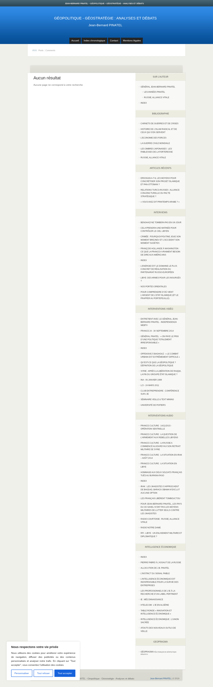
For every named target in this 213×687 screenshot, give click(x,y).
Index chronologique (94, 40)
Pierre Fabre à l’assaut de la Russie (161, 562)
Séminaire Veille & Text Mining (157, 399)
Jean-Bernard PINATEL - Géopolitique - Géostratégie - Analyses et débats (98, 678)
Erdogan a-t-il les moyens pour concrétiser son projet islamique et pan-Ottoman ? (160, 181)
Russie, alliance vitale (153, 157)
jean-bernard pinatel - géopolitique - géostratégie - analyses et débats (104, 3)
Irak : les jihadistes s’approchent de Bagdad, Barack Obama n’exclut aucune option (160, 489)
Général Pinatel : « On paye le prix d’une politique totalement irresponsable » (160, 339)
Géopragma (147, 652)
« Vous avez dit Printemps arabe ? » (160, 202)
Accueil (75, 40)
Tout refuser (43, 673)
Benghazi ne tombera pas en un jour (161, 222)
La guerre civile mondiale (155, 143)
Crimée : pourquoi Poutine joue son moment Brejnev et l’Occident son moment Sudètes (161, 239)
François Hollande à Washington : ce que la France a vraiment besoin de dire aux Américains (160, 251)
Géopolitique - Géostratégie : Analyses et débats (105, 18)
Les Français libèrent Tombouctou (160, 498)
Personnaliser (21, 673)
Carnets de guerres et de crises (159, 123)
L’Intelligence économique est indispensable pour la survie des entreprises (159, 582)
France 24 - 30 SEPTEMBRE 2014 (157, 331)
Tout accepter (65, 673)
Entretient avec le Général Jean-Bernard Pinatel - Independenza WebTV (159, 322)
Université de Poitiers (153, 405)
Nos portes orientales (154, 286)
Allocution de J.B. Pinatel (155, 568)
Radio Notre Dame (151, 527)
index (144, 103)
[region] (43, 661)
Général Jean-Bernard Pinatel (158, 87)
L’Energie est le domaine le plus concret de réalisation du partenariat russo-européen (159, 269)
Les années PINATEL (154, 92)
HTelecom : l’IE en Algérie (155, 605)
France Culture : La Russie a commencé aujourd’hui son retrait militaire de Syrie (161, 446)
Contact (114, 40)
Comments (50, 50)
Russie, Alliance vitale (156, 97)
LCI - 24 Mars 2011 (150, 385)
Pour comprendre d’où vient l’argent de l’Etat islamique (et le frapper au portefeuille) (159, 295)
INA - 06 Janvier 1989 (151, 380)
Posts (40, 50)
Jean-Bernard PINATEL (105, 25)
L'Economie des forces (153, 138)
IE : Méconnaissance (152, 599)
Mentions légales (132, 40)
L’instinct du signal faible (155, 573)
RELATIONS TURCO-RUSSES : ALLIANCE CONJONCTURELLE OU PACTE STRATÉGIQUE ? (160, 193)
